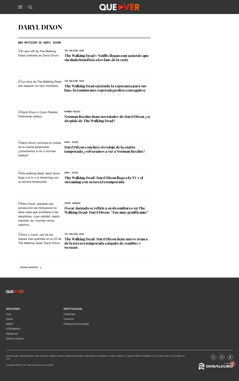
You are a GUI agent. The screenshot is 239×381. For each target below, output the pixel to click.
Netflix (9, 323)
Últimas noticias (14, 338)
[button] (20, 7)
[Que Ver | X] (213, 357)
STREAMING (13, 328)
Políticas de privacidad (76, 323)
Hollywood (12, 333)
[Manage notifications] (232, 364)
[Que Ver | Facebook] (230, 357)
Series (9, 318)
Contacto (69, 318)
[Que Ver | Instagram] (221, 357)
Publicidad (69, 314)
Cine (8, 314)
